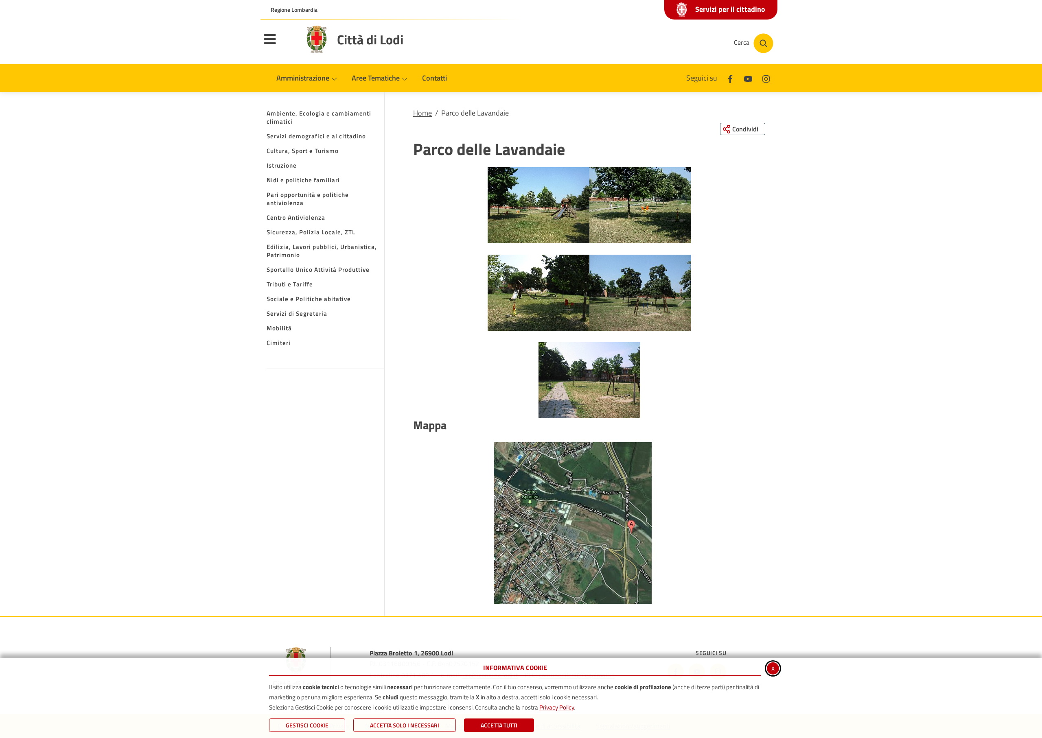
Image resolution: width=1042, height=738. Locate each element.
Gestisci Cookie (307, 725)
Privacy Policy (556, 707)
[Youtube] (748, 77)
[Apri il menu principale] (280, 44)
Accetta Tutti (499, 725)
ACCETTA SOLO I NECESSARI (404, 725)
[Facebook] (730, 77)
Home (422, 112)
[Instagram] (766, 77)
